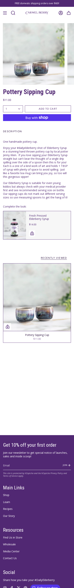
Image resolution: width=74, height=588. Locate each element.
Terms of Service (10, 476)
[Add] (32, 233)
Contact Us (10, 558)
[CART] (69, 13)
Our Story (9, 516)
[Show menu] (5, 13)
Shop (6, 495)
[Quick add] (7, 326)
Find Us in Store (12, 537)
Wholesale (9, 544)
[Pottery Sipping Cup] (37, 297)
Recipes (8, 509)
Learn (6, 502)
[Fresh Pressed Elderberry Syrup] (14, 225)
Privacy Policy (56, 473)
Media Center (11, 551)
